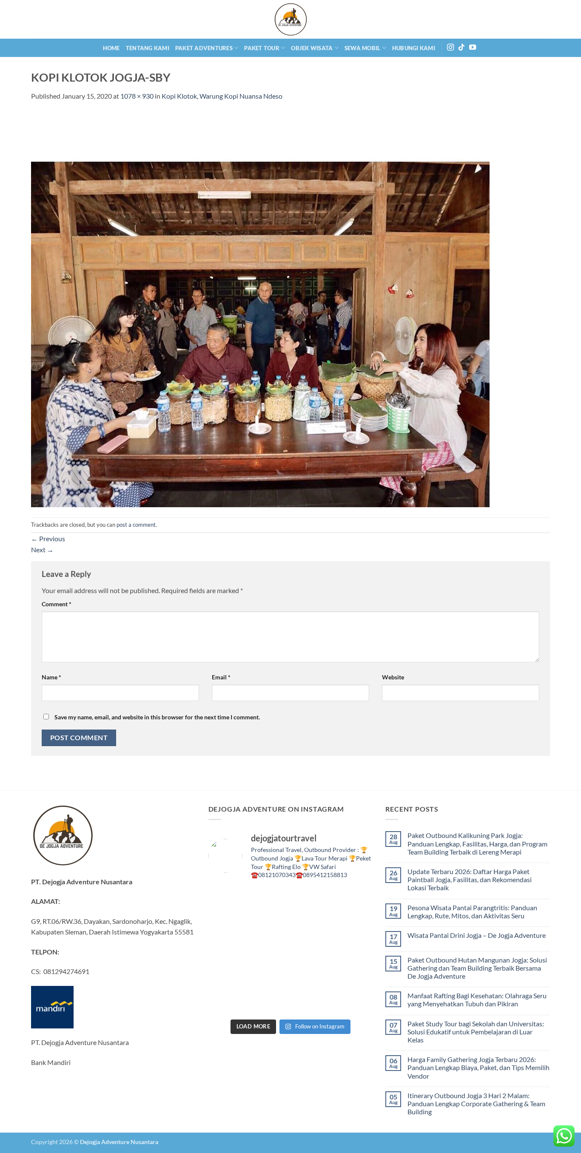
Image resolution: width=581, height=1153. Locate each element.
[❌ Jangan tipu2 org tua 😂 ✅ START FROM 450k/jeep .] (227, 976)
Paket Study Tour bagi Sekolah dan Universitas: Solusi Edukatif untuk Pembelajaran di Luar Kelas (475, 1032)
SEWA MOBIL (363, 48)
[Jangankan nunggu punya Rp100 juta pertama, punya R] (269, 925)
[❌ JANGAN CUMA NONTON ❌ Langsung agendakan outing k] (354, 1001)
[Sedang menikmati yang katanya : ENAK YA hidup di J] (311, 900)
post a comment (136, 524)
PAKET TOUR (261, 48)
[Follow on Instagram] (450, 47)
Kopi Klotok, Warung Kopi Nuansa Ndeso (222, 96)
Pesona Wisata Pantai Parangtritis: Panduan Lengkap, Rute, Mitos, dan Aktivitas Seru (472, 911)
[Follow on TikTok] (461, 47)
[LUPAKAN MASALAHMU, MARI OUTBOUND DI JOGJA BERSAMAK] (354, 925)
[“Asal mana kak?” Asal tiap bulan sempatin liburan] (269, 900)
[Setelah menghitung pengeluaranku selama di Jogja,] (311, 925)
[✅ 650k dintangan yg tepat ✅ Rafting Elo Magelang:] (311, 976)
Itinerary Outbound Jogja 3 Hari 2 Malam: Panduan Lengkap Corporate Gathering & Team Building (476, 1103)
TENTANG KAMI (147, 48)
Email (221, 677)
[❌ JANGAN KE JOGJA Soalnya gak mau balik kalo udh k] (227, 951)
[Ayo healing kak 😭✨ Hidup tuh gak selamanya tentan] (354, 900)
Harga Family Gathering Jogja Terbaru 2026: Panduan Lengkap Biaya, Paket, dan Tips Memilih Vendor (478, 1067)
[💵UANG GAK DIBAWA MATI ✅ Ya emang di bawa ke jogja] (269, 976)
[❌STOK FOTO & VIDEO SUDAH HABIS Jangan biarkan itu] (354, 951)
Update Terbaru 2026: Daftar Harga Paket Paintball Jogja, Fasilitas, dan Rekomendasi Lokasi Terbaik (469, 879)
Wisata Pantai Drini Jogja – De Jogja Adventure (476, 935)
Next (42, 549)
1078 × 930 (137, 96)
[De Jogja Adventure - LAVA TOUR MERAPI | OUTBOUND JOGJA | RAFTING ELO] (290, 19)
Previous (48, 538)
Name (51, 677)
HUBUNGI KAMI (413, 48)
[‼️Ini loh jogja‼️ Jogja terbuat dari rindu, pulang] (311, 951)
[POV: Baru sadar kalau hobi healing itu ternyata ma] (227, 925)
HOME (111, 48)
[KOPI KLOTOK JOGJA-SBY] (260, 308)
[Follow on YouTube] (472, 47)
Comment (56, 604)
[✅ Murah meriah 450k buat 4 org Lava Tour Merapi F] (311, 1001)
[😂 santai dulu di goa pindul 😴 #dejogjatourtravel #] (227, 900)
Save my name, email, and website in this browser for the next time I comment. (157, 717)
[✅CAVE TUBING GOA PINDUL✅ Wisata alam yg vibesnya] (354, 976)
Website (393, 677)
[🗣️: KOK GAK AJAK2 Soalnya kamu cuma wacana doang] (227, 1001)
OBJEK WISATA (312, 48)
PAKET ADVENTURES (204, 48)
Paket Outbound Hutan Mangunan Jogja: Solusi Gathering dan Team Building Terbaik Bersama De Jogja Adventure (477, 968)
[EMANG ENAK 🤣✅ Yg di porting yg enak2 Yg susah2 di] (269, 1001)
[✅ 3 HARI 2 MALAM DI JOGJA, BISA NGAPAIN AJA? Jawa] (269, 951)
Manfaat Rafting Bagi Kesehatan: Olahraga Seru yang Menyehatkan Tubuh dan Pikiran (477, 999)
